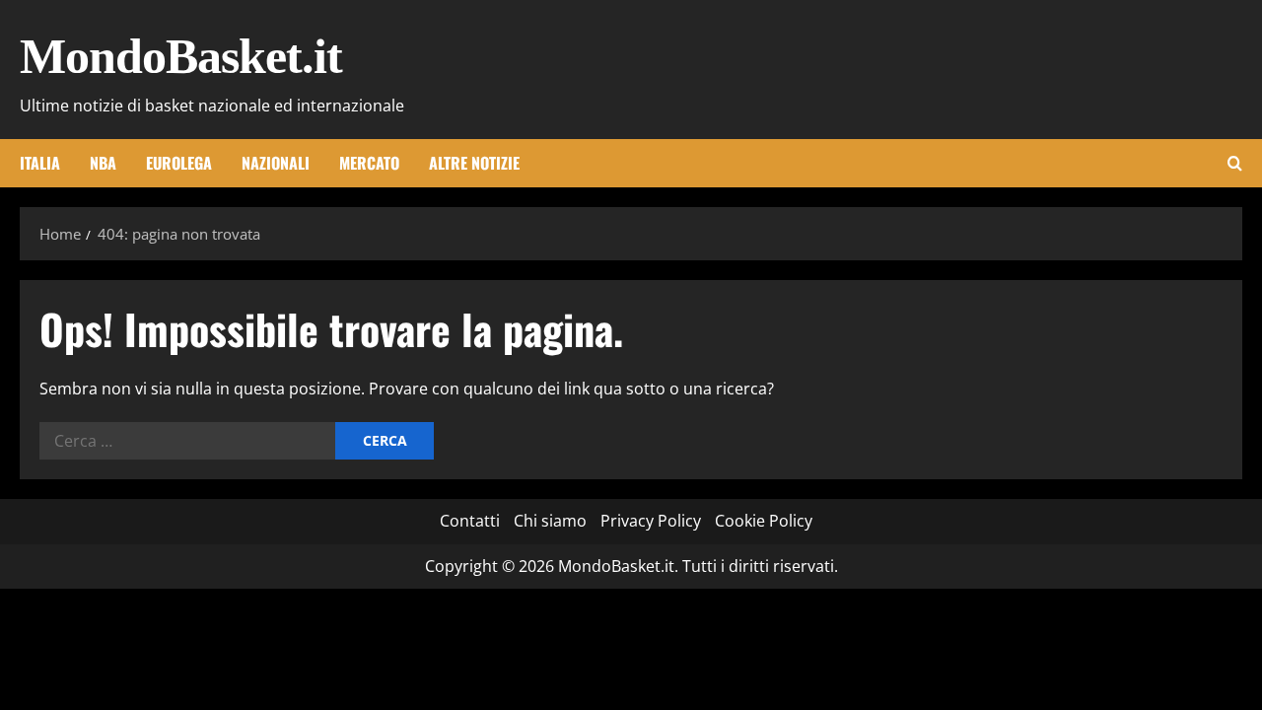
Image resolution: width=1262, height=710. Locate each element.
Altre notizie (474, 163)
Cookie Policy (763, 521)
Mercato (369, 163)
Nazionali (276, 163)
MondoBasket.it (181, 56)
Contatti (470, 521)
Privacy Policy (650, 521)
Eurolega (179, 163)
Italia (40, 163)
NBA (103, 163)
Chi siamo (550, 521)
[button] (1234, 163)
